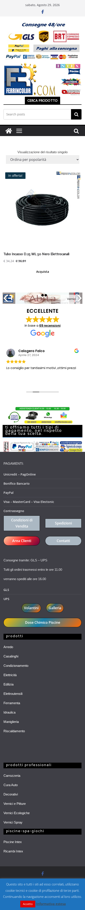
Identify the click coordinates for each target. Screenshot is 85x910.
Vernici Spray (12, 822)
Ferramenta (11, 703)
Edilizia (8, 684)
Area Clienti (21, 540)
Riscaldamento (14, 731)
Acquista (42, 272)
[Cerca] (76, 114)
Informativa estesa (51, 904)
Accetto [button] (28, 904)
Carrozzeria (11, 775)
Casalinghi (10, 656)
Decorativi (10, 794)
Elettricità (10, 675)
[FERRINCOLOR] (8, 131)
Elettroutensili (12, 693)
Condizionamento (15, 665)
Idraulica (9, 712)
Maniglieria (11, 722)
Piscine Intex (12, 842)
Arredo (8, 647)
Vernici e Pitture (14, 803)
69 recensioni (50, 325)
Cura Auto (10, 785)
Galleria (55, 608)
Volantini (31, 608)
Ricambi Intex (13, 851)
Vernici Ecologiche (16, 813)
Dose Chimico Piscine (42, 622)
